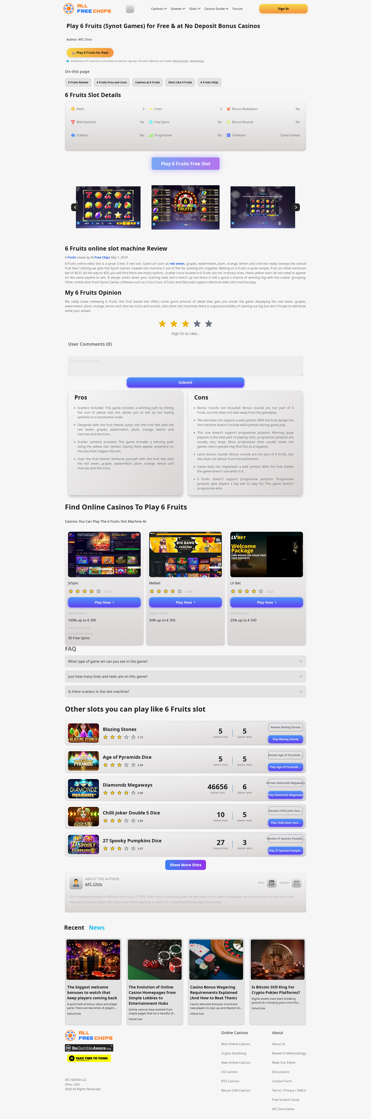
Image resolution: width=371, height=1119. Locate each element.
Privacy (289, 1090)
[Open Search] (130, 8)
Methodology (197, 61)
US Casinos (229, 1072)
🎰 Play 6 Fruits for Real (90, 52)
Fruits (71, 257)
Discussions (280, 1072)
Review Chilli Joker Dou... (285, 811)
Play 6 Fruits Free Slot (185, 163)
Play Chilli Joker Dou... (285, 823)
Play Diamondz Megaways (285, 795)
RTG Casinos (230, 1081)
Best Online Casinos (235, 1044)
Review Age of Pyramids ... (285, 755)
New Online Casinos (235, 1062)
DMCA (301, 1090)
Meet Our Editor (284, 1062)
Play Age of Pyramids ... (285, 767)
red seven (177, 263)
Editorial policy (180, 61)
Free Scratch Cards (286, 1100)
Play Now (104, 602)
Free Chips (102, 257)
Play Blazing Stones (286, 739)
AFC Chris (85, 39)
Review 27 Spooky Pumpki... (285, 838)
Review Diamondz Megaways (285, 783)
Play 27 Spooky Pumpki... (286, 850)
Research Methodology (289, 1053)
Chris (261, 882)
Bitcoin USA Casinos (235, 1090)
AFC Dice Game (283, 1109)
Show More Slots (185, 864)
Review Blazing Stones (285, 727)
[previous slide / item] (75, 207)
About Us (279, 1044)
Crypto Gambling (233, 1053)
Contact (284, 882)
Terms (276, 1090)
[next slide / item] (296, 207)
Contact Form (282, 1081)
